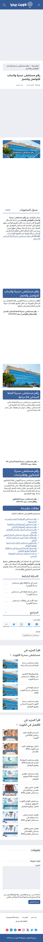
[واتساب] (21, 624)
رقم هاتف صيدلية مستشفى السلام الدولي (20, 535)
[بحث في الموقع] (4, 5)
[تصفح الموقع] (39, 5)
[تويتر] (13, 624)
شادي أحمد (30, 85)
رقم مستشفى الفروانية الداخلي (24, 527)
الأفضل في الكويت (29, 724)
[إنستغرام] (23, 930)
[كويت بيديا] (21, 5)
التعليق (37, 865)
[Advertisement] (21, 33)
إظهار (7, 210)
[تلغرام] (15, 930)
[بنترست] (7, 930)
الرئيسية (35, 66)
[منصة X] (27, 930)
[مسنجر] (29, 624)
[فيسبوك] (36, 624)
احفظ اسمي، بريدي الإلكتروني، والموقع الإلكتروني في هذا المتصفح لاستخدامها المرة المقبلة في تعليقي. (22, 896)
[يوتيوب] (19, 930)
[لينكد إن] (11, 930)
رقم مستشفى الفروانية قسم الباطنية (22, 524)
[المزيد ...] (6, 624)
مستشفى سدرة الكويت (31, 635)
